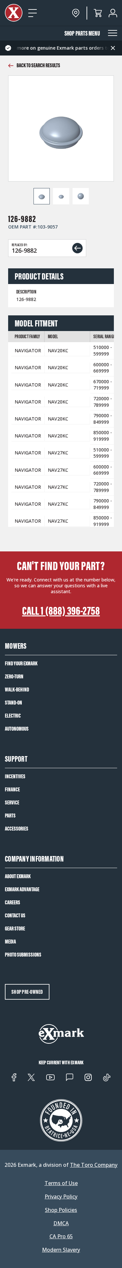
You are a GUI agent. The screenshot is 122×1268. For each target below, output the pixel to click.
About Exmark (18, 876)
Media (10, 941)
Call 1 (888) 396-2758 (61, 610)
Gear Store (15, 928)
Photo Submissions (23, 954)
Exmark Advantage (22, 889)
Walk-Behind (17, 689)
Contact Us (15, 915)
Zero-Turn (14, 676)
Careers (12, 902)
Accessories (16, 828)
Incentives (15, 776)
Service (12, 802)
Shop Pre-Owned (27, 991)
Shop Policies (61, 1210)
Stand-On (13, 702)
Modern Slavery (61, 1249)
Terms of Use (61, 1183)
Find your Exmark (21, 663)
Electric (13, 715)
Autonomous (17, 728)
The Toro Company (93, 1164)
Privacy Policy (61, 1196)
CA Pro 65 (61, 1236)
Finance (12, 789)
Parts (10, 815)
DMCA (61, 1223)
